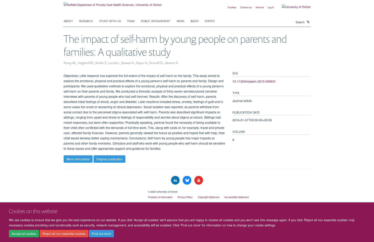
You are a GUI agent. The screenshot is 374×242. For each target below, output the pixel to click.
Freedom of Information (160, 197)
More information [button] (78, 159)
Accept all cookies (24, 233)
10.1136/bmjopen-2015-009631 (254, 81)
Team (131, 21)
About (68, 21)
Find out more (101, 233)
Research (86, 21)
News (180, 21)
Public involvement (155, 21)
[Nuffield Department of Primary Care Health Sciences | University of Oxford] (112, 3)
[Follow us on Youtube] (198, 180)
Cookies (232, 7)
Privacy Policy (185, 197)
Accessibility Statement (236, 197)
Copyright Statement (208, 197)
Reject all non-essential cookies (63, 233)
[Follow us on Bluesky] (187, 180)
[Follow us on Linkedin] (176, 180)
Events (210, 21)
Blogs (194, 21)
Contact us (246, 7)
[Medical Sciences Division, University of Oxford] (103, 190)
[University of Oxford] (292, 7)
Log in (271, 7)
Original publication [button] (109, 159)
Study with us (110, 21)
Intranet (260, 7)
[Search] (308, 21)
